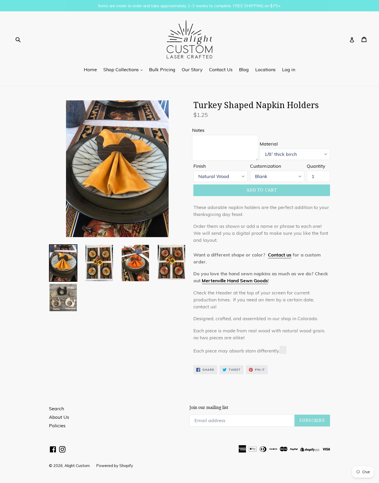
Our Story (192, 70)
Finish (199, 166)
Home (90, 70)
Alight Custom (77, 465)
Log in (288, 70)
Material (269, 144)
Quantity (316, 166)
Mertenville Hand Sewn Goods (235, 281)
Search (56, 409)
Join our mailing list (209, 407)
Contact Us (221, 70)
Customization (265, 166)
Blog (244, 70)
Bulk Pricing (162, 70)
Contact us (279, 255)
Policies (57, 426)
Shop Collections (121, 70)
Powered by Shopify (114, 465)
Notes (198, 130)
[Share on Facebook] (283, 350)
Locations (265, 70)
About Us (59, 417)
